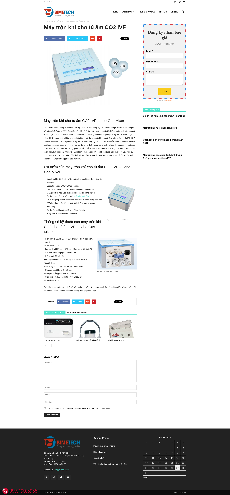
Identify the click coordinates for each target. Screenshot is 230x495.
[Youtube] (184, 2)
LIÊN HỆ (174, 12)
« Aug (145, 477)
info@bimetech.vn (61, 470)
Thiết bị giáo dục (146, 12)
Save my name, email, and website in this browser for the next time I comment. (79, 408)
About (176, 493)
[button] (183, 12)
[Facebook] (171, 2)
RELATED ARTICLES (55, 313)
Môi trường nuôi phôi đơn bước (160, 128)
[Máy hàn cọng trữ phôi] (122, 328)
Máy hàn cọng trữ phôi (116, 340)
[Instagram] (175, 2)
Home (115, 12)
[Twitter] (180, 2)
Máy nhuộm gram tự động (104, 446)
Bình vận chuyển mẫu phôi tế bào (88, 340)
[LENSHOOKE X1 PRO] (58, 328)
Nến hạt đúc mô (99, 452)
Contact (183, 493)
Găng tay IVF (98, 458)
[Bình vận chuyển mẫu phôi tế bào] (90, 328)
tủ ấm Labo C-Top (81, 196)
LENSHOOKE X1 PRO (52, 340)
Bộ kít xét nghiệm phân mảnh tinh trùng (164, 116)
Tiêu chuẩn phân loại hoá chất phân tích (110, 464)
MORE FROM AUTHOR (77, 313)
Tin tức (163, 12)
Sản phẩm (127, 12)
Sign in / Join (48, 2)
